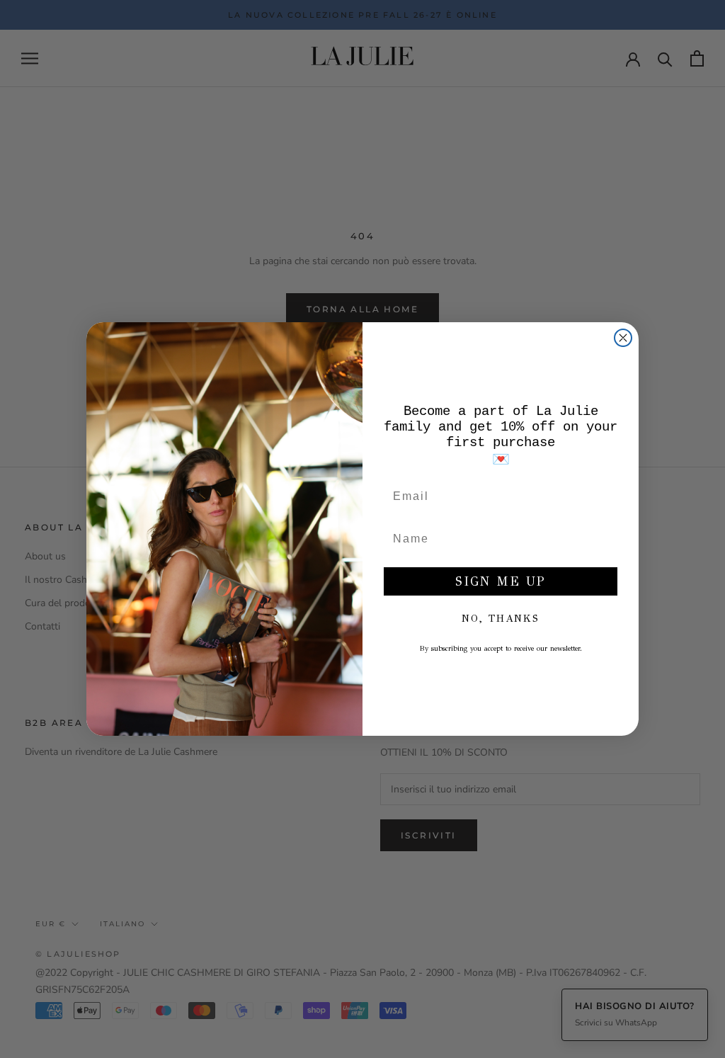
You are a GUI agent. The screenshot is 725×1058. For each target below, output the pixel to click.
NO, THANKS (501, 619)
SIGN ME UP (500, 581)
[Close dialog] (623, 337)
